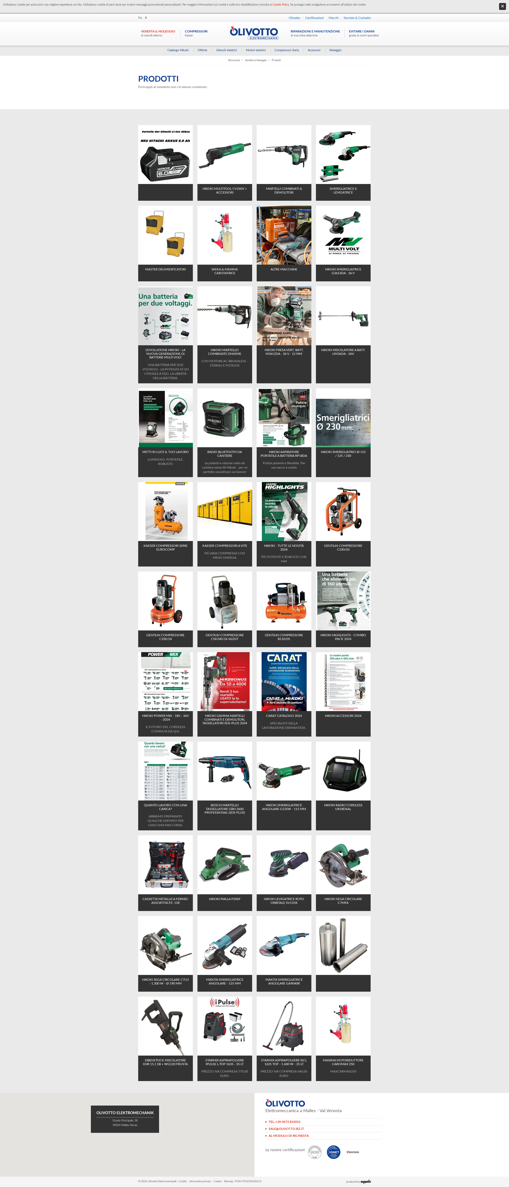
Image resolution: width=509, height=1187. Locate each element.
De (140, 18)
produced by (353, 1182)
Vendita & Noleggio (158, 33)
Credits (183, 1181)
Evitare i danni (364, 33)
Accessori (314, 50)
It (146, 18)
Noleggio (335, 50)
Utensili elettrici (226, 50)
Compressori (196, 33)
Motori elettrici (256, 50)
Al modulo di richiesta (289, 1135)
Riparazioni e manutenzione (315, 33)
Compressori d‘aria (287, 50)
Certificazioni (314, 18)
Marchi (334, 18)
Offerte (202, 50)
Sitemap (228, 1181)
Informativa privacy (200, 1181)
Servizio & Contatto (357, 18)
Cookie (217, 1181)
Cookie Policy (281, 4)
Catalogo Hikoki (178, 50)
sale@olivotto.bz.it (286, 1128)
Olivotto (294, 18)
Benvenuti (234, 60)
